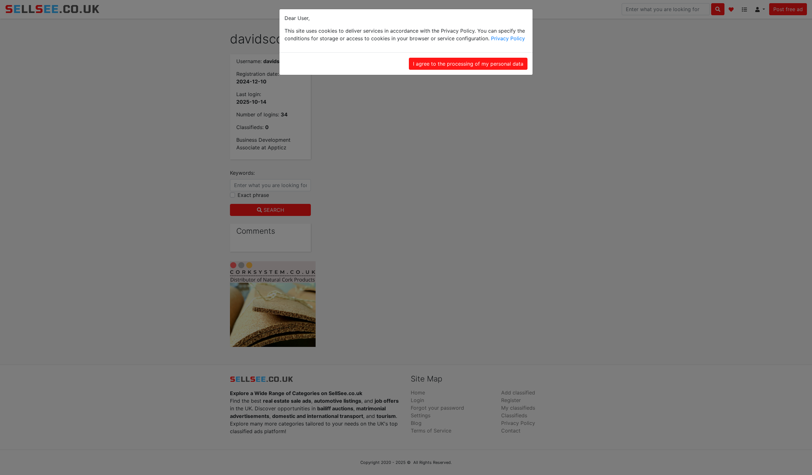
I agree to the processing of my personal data (468, 64)
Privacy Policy (508, 38)
